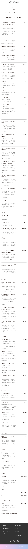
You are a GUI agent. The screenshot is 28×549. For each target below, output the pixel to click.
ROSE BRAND (6, 528)
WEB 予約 (21, 546)
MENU (16, 528)
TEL (7, 546)
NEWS (4, 525)
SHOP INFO (18, 525)
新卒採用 (17, 531)
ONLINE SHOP (6, 531)
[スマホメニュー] (26, 2)
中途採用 (5, 534)
